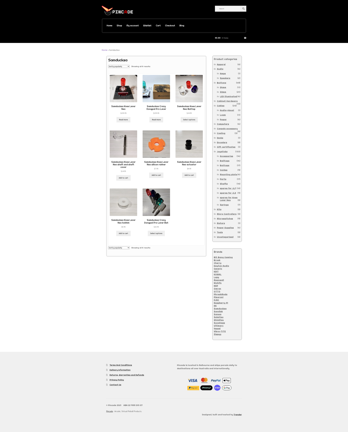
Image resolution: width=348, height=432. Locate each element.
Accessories (226, 156)
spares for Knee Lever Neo (228, 199)
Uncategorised (225, 237)
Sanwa (217, 314)
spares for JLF (228, 188)
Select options (189, 119)
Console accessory (227, 128)
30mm (223, 92)
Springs (224, 205)
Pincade (109, 411)
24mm (223, 87)
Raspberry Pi (221, 303)
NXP (216, 286)
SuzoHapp (219, 323)
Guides (223, 170)
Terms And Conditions (121, 365)
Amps (223, 73)
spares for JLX (228, 193)
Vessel (217, 328)
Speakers (225, 78)
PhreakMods (220, 294)
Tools (220, 232)
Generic (218, 269)
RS (215, 306)
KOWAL (218, 274)
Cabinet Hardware (227, 101)
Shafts (224, 184)
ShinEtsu (219, 320)
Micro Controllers (227, 214)
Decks (220, 138)
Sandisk (218, 311)
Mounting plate (228, 174)
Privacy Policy (117, 380)
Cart (158, 25)
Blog (181, 25)
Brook (217, 260)
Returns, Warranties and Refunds (127, 375)
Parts (223, 179)
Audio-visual (227, 110)
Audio (220, 69)
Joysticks (222, 151)
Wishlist (147, 25)
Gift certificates (226, 147)
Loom (223, 115)
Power (223, 119)
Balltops (224, 161)
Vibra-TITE (220, 331)
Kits (219, 209)
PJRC (216, 300)
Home (109, 25)
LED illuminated (228, 96)
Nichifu (218, 283)
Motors (221, 223)
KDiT (216, 271)
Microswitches (225, 218)
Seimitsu (218, 317)
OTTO (217, 291)
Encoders (222, 142)
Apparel (221, 64)
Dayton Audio (221, 266)
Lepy (216, 277)
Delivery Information (120, 370)
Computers (223, 124)
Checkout (170, 25)
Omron (217, 288)
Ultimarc (218, 326)
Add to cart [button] (123, 178)
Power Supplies (225, 228)
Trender (238, 414)
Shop (119, 25)
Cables (220, 106)
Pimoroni (218, 297)
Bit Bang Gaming (223, 257)
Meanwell (219, 280)
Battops (224, 165)
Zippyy (217, 334)
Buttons (221, 83)
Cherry (217, 263)
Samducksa (220, 308)
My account (132, 25)
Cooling (221, 133)
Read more (123, 119)
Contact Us (115, 384)
